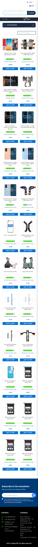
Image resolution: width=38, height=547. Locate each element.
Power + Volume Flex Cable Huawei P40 (27, 345)
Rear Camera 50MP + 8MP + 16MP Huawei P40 (27, 53)
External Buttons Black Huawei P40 (10, 345)
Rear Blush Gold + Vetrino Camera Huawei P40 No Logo (10, 164)
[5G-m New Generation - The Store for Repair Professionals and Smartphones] (10, 5)
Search (32, 13)
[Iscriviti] (34, 495)
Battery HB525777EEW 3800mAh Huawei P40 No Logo (10, 91)
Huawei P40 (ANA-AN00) (10, 61)
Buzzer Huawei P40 (28, 271)
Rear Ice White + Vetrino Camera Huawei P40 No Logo (27, 164)
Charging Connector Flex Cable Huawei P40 (27, 199)
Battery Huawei (10, 98)
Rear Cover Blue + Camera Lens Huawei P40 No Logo (28, 126)
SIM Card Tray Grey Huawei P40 (10, 454)
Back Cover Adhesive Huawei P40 (10, 381)
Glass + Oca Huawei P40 (10, 235)
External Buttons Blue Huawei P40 (10, 308)
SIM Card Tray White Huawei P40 (27, 454)
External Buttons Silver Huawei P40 (28, 308)
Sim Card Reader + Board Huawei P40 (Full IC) (27, 90)
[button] (10, 68)
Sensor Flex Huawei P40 (10, 271)
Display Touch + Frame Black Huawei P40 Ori (10, 53)
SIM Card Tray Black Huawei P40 (27, 418)
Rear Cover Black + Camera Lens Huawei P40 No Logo (10, 127)
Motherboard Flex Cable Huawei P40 (27, 235)
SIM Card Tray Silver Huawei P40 (10, 418)
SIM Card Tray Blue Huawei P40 (28, 381)
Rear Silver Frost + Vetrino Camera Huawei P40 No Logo (10, 200)
